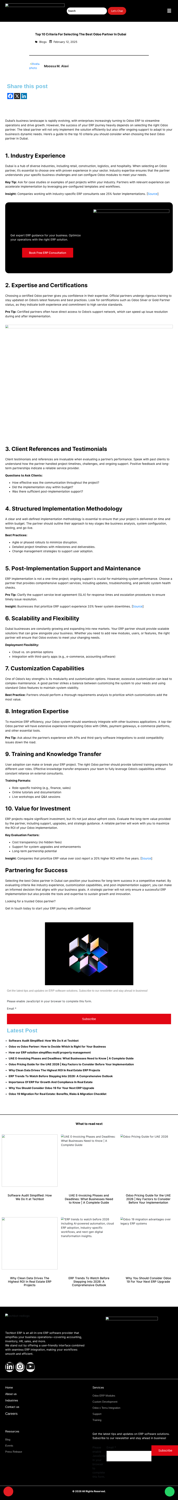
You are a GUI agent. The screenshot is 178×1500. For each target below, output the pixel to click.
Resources (12, 1431)
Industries (11, 1400)
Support (96, 1413)
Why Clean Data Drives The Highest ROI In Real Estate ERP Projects (54, 1070)
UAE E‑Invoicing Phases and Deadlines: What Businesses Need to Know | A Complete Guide (71, 1058)
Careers (11, 1414)
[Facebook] (10, 96)
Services (98, 1387)
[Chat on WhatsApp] (170, 1492)
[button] (169, 11)
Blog (7, 1439)
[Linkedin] (24, 96)
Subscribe (89, 1019)
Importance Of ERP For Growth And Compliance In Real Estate (51, 1082)
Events (9, 1445)
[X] (17, 96)
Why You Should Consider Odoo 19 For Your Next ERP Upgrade (51, 1088)
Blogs (43, 42)
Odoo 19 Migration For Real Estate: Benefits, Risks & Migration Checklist (57, 1094)
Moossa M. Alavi (56, 66)
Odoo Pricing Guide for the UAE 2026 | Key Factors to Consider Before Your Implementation (71, 1064)
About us (11, 1394)
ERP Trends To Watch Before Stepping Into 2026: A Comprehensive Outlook (61, 1076)
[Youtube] (30, 1367)
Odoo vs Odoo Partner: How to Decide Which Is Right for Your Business (57, 1046)
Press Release (13, 1451)
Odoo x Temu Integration (106, 1407)
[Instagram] (20, 1367)
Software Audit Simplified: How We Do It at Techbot (44, 1040)
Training (96, 1419)
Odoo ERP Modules (103, 1395)
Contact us (12, 1407)
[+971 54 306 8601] (8, 1491)
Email (11, 1008)
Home (9, 1387)
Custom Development (104, 1401)
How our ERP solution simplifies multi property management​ (50, 1052)
